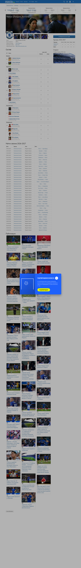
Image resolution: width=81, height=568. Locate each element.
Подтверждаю (43, 290)
